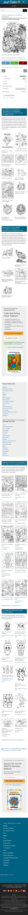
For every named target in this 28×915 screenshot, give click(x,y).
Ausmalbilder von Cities (7, 523)
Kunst (4, 396)
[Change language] (26, 2)
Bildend (4, 394)
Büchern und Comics (7, 408)
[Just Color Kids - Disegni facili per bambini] (16, 890)
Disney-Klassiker (6, 397)
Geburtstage (5, 430)
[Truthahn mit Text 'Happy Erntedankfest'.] (8, 148)
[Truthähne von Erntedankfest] (21, 148)
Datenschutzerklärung (17, 784)
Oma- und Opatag (7, 444)
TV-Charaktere (6, 403)
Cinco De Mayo (6, 428)
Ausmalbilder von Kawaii (21, 662)
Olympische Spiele (7, 442)
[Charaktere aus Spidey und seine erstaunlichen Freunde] (8, 673)
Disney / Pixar (6, 399)
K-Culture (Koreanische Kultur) (10, 412)
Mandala (5, 387)
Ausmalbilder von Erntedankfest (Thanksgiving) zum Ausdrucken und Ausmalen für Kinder (12, 113)
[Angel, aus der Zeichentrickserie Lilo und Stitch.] (21, 681)
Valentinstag (5, 451)
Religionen (5, 415)
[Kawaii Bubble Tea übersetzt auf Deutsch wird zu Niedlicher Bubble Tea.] (21, 655)
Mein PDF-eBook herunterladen (13, 333)
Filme (4, 404)
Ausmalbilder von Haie (20, 523)
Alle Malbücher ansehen (11, 338)
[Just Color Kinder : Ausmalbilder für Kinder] (12, 1)
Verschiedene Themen (8, 390)
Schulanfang (5, 449)
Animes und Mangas (7, 406)
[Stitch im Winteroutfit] (8, 630)
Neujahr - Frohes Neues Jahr (9, 440)
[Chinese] (21, 890)
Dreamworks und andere (8, 401)
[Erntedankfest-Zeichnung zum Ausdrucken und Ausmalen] (21, 215)
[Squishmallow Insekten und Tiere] (8, 709)
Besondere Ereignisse (8, 389)
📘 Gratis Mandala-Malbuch (7, 874)
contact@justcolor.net (13, 908)
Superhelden (6, 410)
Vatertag (4, 453)
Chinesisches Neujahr (8, 426)
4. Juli (4, 425)
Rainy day (5, 448)
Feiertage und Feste (11, 15)
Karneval (5, 433)
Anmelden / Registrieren (24, 2)
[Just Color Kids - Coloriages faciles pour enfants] (8, 890)
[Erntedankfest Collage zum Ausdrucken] (21, 189)
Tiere (4, 392)
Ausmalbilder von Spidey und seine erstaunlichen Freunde (7, 680)
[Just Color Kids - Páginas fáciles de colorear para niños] (11, 890)
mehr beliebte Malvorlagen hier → (17, 739)
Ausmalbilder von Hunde (8, 599)
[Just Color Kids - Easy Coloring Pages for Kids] (5, 890)
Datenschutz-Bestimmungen (16, 887)
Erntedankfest (23, 76)
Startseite (4, 15)
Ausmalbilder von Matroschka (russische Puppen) (6, 575)
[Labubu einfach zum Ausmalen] (8, 655)
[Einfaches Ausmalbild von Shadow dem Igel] (21, 709)
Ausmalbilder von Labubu (8, 661)
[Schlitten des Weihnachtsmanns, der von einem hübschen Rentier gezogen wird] (8, 726)
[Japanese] (24, 890)
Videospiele (5, 413)
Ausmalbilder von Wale (7, 497)
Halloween (5, 432)
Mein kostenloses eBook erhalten (14, 781)
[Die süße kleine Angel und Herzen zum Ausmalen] (21, 630)
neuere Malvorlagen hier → (16, 605)
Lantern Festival (6, 435)
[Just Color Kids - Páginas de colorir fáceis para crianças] (14, 890)
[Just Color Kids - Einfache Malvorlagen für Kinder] (19, 890)
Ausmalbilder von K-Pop (21, 572)
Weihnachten (6, 455)
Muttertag (5, 439)
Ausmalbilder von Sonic (21, 714)
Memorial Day (6, 437)
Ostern (4, 446)
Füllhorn (24, 78)
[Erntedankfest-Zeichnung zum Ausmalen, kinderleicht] (8, 215)
